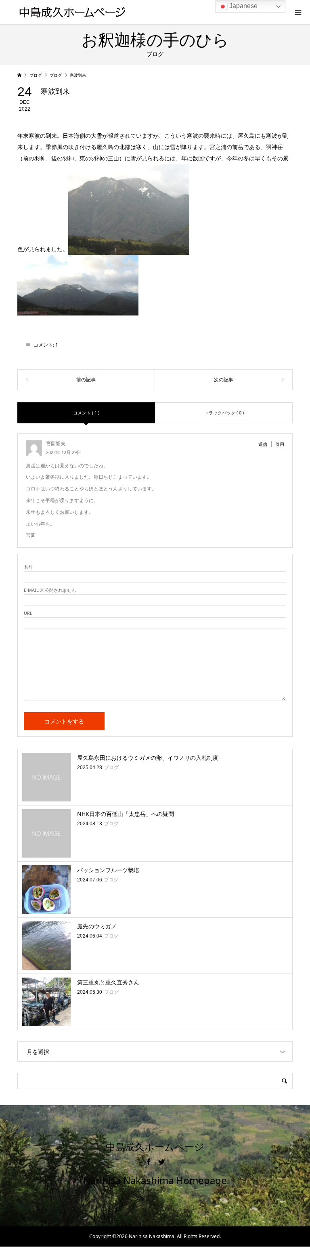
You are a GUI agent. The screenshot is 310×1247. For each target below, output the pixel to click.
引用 (279, 444)
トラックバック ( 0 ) (224, 413)
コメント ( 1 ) (86, 413)
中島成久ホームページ (155, 1147)
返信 (262, 444)
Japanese (243, 5)
